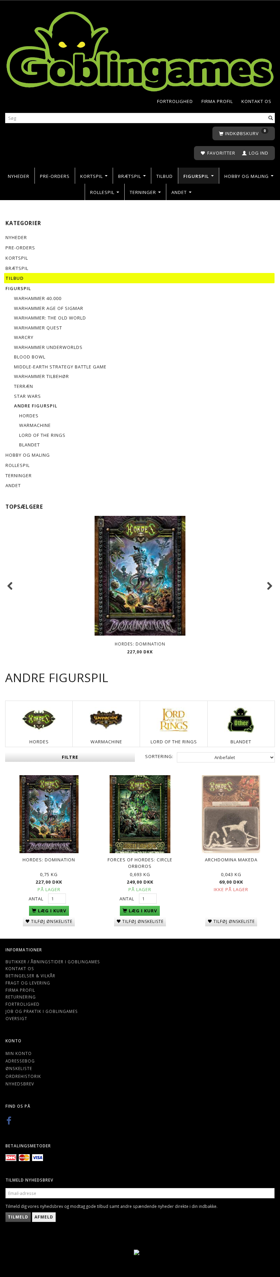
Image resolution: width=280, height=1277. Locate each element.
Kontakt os (256, 101)
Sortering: (159, 756)
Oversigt (16, 1018)
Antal (37, 899)
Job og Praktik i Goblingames (41, 1011)
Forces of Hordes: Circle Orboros (140, 863)
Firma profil (217, 101)
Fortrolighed (175, 101)
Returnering (20, 997)
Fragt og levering (27, 983)
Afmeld (43, 1217)
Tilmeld (18, 1217)
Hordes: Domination (140, 644)
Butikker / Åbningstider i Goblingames (52, 961)
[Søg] (270, 118)
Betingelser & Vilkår (30, 975)
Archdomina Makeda (231, 860)
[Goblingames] (140, 50)
